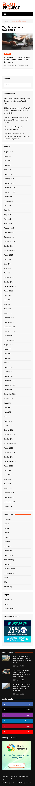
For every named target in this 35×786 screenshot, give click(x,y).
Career (6, 524)
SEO (5, 582)
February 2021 (9, 425)
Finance (7, 537)
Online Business (9, 569)
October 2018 (8, 506)
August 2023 (8, 291)
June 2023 (7, 300)
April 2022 (7, 363)
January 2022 (9, 376)
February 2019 (9, 493)
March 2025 (8, 223)
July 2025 (7, 205)
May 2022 (7, 358)
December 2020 (9, 434)
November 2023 (9, 277)
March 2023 (8, 313)
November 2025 (9, 192)
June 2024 (7, 264)
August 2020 (8, 448)
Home (6, 604)
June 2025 (7, 210)
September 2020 (10, 443)
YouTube (29, 783)
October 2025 (8, 196)
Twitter (13, 783)
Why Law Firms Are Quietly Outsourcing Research (13, 128)
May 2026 (7, 165)
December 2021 (9, 381)
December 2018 (9, 502)
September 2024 (10, 250)
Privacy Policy (9, 608)
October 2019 (8, 457)
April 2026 (7, 170)
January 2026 (9, 183)
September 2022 (10, 340)
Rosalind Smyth (11, 65)
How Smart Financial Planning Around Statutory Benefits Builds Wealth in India (17, 101)
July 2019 (7, 470)
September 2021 (10, 394)
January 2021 (9, 430)
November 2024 (9, 241)
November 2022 (9, 331)
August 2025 (8, 201)
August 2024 (8, 255)
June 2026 (7, 161)
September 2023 (10, 286)
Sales (6, 578)
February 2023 (9, 318)
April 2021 (7, 416)
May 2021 (7, 412)
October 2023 (8, 282)
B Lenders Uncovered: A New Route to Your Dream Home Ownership (17, 59)
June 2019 (7, 475)
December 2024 (9, 237)
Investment (8, 551)
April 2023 (7, 309)
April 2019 (7, 484)
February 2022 (9, 371)
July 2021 (7, 403)
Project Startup (9, 573)
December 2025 (9, 188)
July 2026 (7, 156)
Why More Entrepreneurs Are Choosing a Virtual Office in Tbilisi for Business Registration (17, 136)
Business (7, 53)
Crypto (6, 528)
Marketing (7, 564)
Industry (7, 542)
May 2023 (7, 304)
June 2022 (7, 354)
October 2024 (8, 246)
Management (8, 555)
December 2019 (9, 452)
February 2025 (9, 228)
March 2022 (8, 367)
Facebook (5, 783)
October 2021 (8, 389)
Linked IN (21, 783)
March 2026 (8, 174)
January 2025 (9, 232)
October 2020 (8, 439)
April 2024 (7, 273)
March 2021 (8, 421)
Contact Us (8, 599)
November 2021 (9, 385)
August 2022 (8, 345)
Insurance (7, 546)
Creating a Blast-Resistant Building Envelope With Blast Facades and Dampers (16, 120)
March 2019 (8, 488)
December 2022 (9, 327)
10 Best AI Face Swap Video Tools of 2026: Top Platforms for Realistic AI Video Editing (17, 110)
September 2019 (10, 461)
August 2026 (8, 152)
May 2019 (7, 479)
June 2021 (7, 407)
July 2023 (7, 295)
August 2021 (8, 398)
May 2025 (7, 214)
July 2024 (7, 259)
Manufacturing (9, 560)
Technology (8, 586)
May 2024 (7, 268)
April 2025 (7, 219)
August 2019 (8, 466)
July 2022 (7, 349)
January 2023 (9, 322)
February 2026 (9, 179)
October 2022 (8, 336)
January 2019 (9, 497)
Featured (7, 533)
